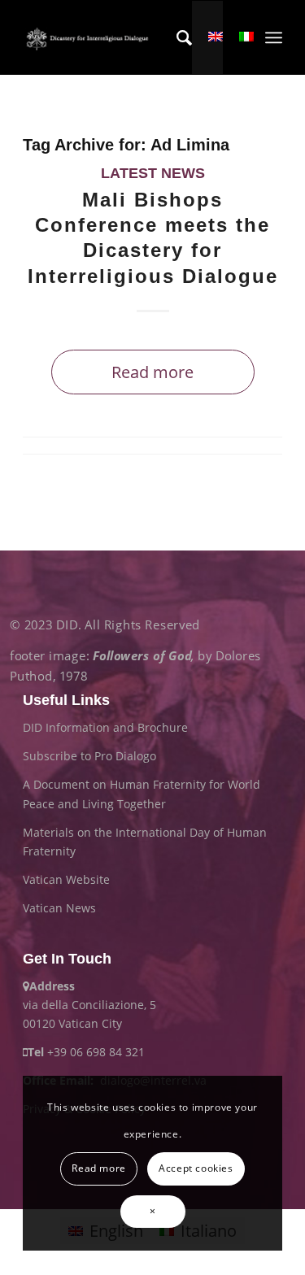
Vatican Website (66, 879)
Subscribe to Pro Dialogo (89, 756)
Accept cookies (196, 1168)
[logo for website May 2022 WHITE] (89, 37)
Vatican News (59, 908)
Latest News (153, 173)
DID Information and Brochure (105, 727)
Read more (152, 372)
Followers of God (142, 655)
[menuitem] (176, 37)
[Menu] (273, 37)
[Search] (176, 37)
